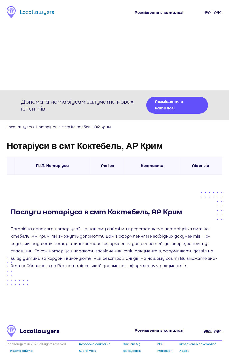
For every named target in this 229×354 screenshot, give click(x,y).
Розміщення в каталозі (159, 13)
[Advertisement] (114, 56)
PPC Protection (164, 347)
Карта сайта (21, 350)
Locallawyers (19, 127)
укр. (208, 12)
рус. (218, 12)
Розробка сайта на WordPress (94, 347)
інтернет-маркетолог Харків (197, 347)
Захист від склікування (132, 347)
